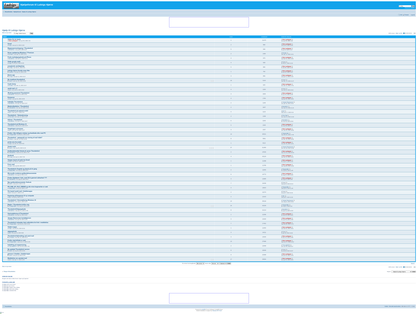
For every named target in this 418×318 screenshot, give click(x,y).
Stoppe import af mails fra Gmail (19, 160)
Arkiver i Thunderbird (15, 120)
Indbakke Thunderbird (15, 102)
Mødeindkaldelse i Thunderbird (18, 106)
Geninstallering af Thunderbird (18, 213)
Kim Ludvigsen (13, 40)
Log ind (413, 14)
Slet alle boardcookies (395, 306)
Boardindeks (8, 11)
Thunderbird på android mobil (18, 111)
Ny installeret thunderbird (16, 79)
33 (414, 33)
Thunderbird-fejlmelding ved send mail (21, 236)
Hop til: (389, 271)
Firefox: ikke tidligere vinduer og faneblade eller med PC (27, 133)
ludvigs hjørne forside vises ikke (19, 70)
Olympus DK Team (217, 310)
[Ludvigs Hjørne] (11, 5)
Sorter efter (208, 263)
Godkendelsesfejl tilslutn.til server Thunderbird (24, 151)
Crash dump (12, 84)
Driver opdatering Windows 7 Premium (21, 53)
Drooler (11, 54)
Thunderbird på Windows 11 (17, 124)
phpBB (203, 309)
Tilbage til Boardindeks (9, 271)
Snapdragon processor (15, 128)
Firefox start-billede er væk (17, 240)
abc (10, 197)
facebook (11, 155)
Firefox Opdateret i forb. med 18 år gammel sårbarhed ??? (27, 178)
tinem (11, 139)
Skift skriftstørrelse (413, 11)
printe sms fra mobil (14, 142)
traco (10, 161)
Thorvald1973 (12, 246)
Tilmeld (407, 14)
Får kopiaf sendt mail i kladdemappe (20, 191)
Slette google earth (14, 61)
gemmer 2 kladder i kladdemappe (19, 254)
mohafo (12, 237)
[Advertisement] (209, 22)
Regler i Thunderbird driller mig (18, 204)
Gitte (10, 228)
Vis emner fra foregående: (189, 263)
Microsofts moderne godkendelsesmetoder (22, 173)
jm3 (11, 81)
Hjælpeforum (17, 11)
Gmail (10, 44)
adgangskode (12, 231)
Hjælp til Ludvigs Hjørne (29, 11)
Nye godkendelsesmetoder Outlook (19, 182)
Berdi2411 (11, 49)
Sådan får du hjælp (14, 39)
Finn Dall (11, 116)
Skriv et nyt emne (6, 32)
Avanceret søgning (410, 7)
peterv (11, 72)
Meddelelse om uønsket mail (17, 258)
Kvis (10, 98)
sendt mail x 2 (12, 88)
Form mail (11, 164)
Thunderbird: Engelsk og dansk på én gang (22, 169)
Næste (413, 263)
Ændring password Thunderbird (18, 93)
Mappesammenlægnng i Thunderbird (20, 48)
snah (10, 166)
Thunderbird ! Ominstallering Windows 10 (22, 200)
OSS (401, 14)
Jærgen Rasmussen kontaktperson (19, 218)
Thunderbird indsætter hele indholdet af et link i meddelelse (28, 222)
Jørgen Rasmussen (288, 102)
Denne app (11, 75)
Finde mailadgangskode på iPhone (19, 57)
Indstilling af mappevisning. (17, 245)
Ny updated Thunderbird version (18, 249)
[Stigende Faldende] (225, 263)
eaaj (10, 45)
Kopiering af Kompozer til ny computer (21, 195)
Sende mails (12, 146)
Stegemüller (13, 134)
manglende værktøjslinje (16, 66)
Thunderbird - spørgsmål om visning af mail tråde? (25, 137)
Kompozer (11, 97)
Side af (399, 33)
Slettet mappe (12, 227)
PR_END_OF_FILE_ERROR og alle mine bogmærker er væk (28, 187)
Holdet (386, 306)
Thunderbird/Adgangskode (17, 209)
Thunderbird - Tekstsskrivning (18, 115)
